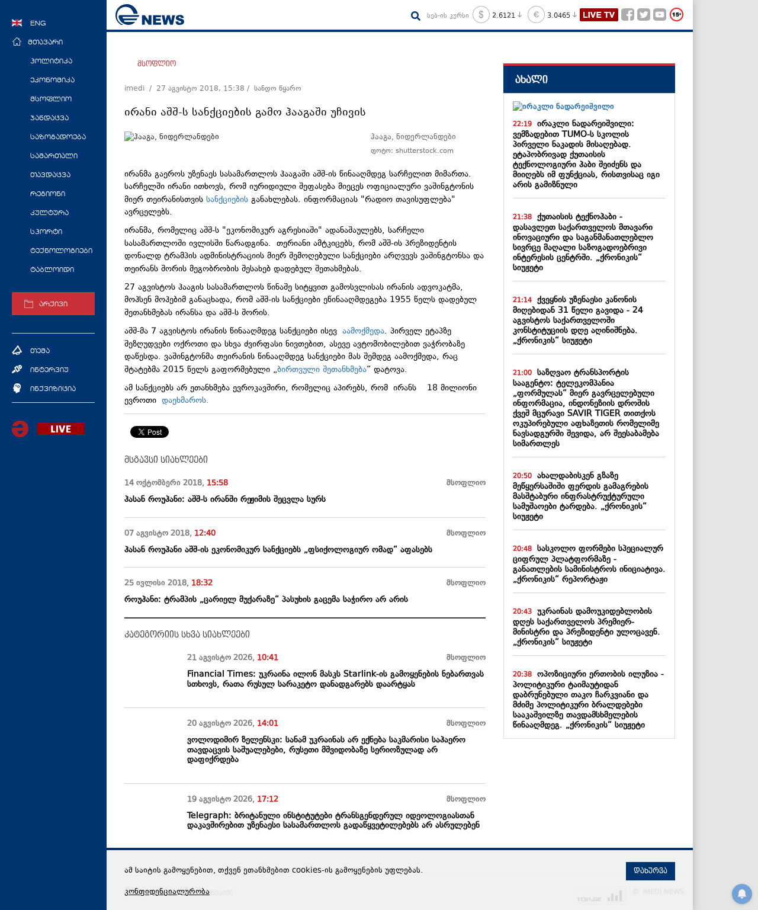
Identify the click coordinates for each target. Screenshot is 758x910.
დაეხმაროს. (188, 401)
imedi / (140, 89)
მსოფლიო (156, 64)
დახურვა (650, 871)
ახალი (531, 79)
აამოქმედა (363, 331)
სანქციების (227, 200)
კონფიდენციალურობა (167, 892)
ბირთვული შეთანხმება (322, 370)
